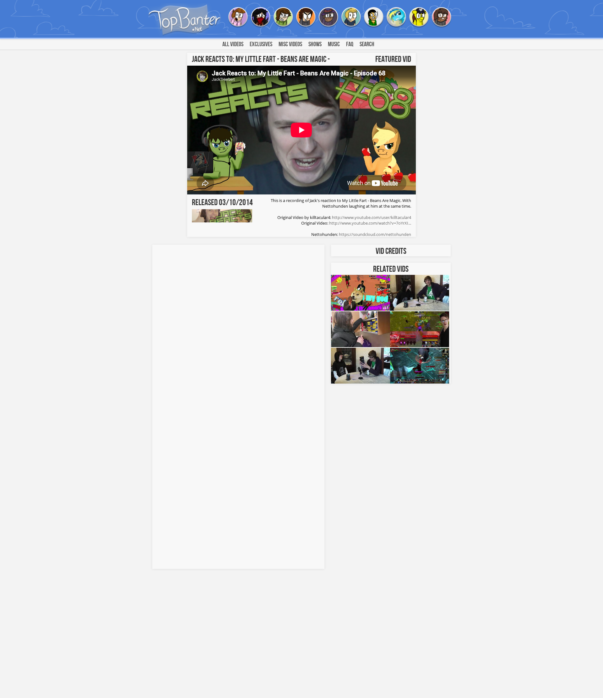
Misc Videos (290, 44)
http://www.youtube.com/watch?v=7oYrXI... (370, 223)
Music (334, 44)
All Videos (232, 44)
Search (367, 44)
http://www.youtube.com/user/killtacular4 (371, 217)
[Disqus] (238, 326)
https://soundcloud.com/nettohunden (375, 234)
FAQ (349, 44)
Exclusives (261, 44)
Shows (315, 44)
